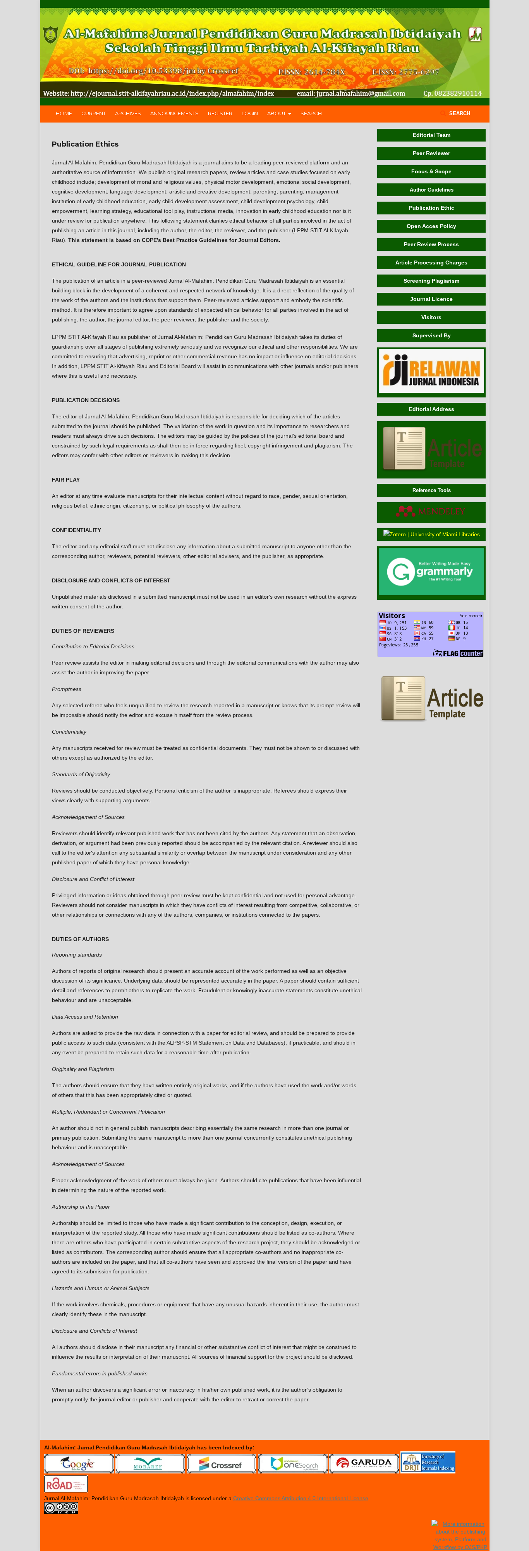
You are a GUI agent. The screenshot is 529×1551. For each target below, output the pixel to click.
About (277, 113)
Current (93, 113)
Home (64, 113)
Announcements (174, 113)
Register (220, 113)
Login (250, 113)
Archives (128, 113)
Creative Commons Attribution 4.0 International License (300, 1498)
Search (311, 113)
